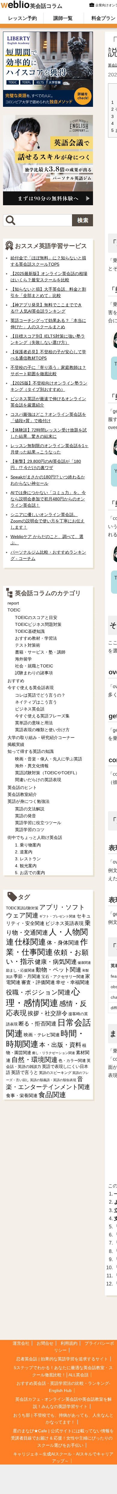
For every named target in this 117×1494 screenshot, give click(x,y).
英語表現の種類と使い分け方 (42, 729)
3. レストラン (28, 858)
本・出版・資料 (60, 1044)
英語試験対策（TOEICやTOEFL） (47, 772)
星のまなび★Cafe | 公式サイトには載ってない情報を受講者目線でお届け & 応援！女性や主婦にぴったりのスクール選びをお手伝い (62, 1438)
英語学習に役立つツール (38, 822)
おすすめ (16, 680)
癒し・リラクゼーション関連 (53, 1053)
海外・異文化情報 (32, 765)
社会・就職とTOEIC (34, 665)
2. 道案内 (23, 851)
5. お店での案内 (30, 872)
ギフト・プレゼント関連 (57, 916)
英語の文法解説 (29, 808)
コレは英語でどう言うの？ (40, 695)
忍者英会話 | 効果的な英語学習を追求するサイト (62, 1358)
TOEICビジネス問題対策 (38, 624)
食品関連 (52, 1095)
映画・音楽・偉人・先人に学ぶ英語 (48, 758)
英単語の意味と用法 (34, 722)
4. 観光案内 (26, 865)
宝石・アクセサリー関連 (62, 976)
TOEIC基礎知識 (30, 631)
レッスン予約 (22, 18)
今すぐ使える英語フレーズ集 (42, 715)
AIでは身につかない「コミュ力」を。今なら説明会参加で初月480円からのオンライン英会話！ (48, 499)
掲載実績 (16, 744)
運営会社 (21, 1343)
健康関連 (84, 962)
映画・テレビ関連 (42, 1034)
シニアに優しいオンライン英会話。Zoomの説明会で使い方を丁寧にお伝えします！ (47, 521)
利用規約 (69, 1343)
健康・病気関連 (56, 961)
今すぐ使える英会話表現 (31, 687)
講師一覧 (63, 18)
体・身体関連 (63, 943)
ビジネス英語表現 (64, 923)
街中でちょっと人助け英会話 (35, 837)
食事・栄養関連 (22, 1095)
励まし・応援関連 (20, 970)
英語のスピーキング (55, 1073)
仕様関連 (30, 941)
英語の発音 (25, 815)
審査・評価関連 (38, 982)
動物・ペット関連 (58, 970)
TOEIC (14, 610)
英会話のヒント (22, 787)
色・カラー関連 (72, 1060)
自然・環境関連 (34, 1059)
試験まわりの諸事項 (34, 672)
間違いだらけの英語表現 (38, 779)
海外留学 (23, 659)
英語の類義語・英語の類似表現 (53, 1080)
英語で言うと (24, 1072)
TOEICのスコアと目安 (36, 617)
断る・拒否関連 (37, 1024)
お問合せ (45, 1343)
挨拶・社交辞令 (48, 1013)
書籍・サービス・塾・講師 (40, 652)
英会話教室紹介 (22, 794)
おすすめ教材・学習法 (36, 638)
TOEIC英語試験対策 (22, 908)
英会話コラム (46, 6)
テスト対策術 (27, 645)
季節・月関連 (27, 976)
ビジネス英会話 (29, 709)
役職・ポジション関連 (38, 992)
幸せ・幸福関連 (72, 982)
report (13, 603)
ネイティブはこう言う (36, 702)
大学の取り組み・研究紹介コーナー (41, 737)
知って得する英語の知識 (31, 751)
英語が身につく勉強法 (29, 801)
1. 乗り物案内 (28, 845)
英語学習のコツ (29, 829)
